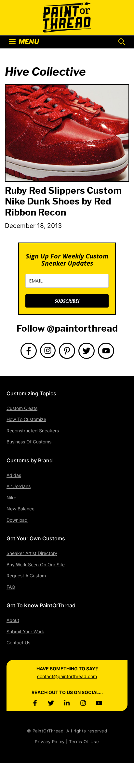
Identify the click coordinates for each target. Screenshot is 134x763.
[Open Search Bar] (121, 41)
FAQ (11, 587)
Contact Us (18, 642)
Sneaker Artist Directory (32, 553)
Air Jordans (19, 486)
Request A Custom (26, 575)
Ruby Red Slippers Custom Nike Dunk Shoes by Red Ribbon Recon (63, 201)
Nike (11, 497)
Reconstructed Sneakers (33, 430)
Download (17, 520)
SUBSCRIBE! (67, 301)
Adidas (14, 475)
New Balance (20, 508)
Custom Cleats (22, 408)
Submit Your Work (25, 631)
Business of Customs (29, 441)
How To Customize (26, 419)
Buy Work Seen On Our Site (36, 564)
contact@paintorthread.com (67, 676)
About (13, 620)
